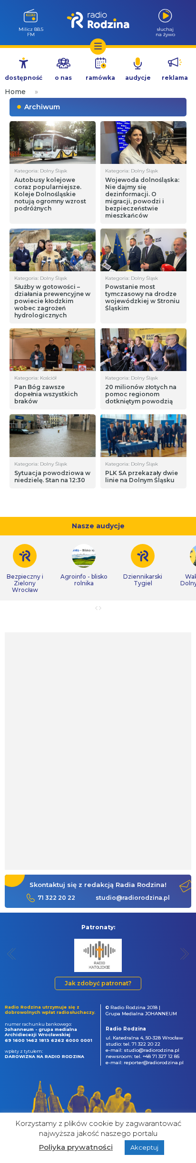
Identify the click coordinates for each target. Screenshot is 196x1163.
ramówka (100, 77)
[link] (83, 565)
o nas (63, 77)
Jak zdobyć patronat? (98, 983)
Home (15, 91)
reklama (175, 77)
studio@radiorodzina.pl (133, 897)
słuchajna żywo (165, 31)
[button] (12, 953)
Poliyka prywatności (76, 1147)
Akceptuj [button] (144, 1147)
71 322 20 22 (56, 897)
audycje (138, 77)
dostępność (23, 77)
